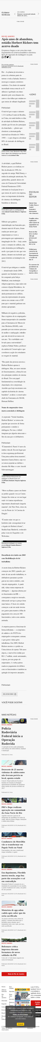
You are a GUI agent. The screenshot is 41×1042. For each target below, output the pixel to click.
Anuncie (36, 1026)
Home (3, 987)
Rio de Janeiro (8, 36)
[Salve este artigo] (10, 58)
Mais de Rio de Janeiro (16, 974)
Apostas (11, 991)
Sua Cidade (11, 987)
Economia (5, 1010)
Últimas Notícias (4, 990)
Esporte (4, 1004)
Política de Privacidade (20, 1014)
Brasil (3, 1013)
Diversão (4, 1000)
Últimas (6, 14)
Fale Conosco (30, 1027)
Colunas (4, 1007)
